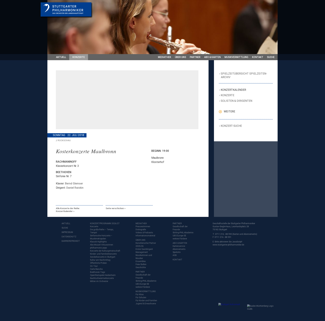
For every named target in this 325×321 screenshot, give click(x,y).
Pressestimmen (143, 226)
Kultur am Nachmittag (100, 260)
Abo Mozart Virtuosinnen (101, 245)
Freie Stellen (141, 264)
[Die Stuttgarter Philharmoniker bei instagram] (72, 250)
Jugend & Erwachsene (146, 303)
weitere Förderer (143, 287)
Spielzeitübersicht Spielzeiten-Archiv (244, 75)
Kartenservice (179, 246)
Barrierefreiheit (68, 241)
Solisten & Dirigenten (236, 100)
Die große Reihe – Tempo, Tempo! (102, 231)
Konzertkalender (233, 89)
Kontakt (257, 57)
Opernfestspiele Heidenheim (103, 275)
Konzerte (78, 57)
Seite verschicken (115, 208)
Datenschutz (68, 236)
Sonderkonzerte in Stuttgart (102, 257)
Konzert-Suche (231, 125)
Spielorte (176, 252)
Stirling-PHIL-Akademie (146, 281)
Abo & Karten (212, 57)
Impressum (67, 232)
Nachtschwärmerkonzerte (102, 278)
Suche (271, 57)
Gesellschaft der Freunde (143, 276)
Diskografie (141, 229)
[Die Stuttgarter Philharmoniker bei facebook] (64, 250)
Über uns (180, 57)
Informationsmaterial (145, 235)
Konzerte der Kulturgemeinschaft (105, 251)
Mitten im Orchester (99, 281)
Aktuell (61, 57)
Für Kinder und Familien (146, 300)
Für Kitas (140, 294)
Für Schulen (141, 297)
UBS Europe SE (142, 284)
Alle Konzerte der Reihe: (68, 210)
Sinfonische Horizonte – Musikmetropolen (101, 237)
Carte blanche (96, 269)
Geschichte (141, 267)
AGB (175, 255)
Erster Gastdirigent (144, 249)
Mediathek (164, 57)
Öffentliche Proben (98, 263)
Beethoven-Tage (97, 272)
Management (142, 252)
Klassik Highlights (98, 242)
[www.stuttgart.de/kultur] (232, 309)
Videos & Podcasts (144, 232)
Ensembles (141, 261)
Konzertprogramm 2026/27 (105, 223)
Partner (195, 57)
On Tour (94, 266)
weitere (229, 111)
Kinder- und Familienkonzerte (103, 254)
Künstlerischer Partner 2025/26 (146, 244)
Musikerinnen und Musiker (144, 256)
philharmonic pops (98, 248)
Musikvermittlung (236, 57)
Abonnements (179, 249)
